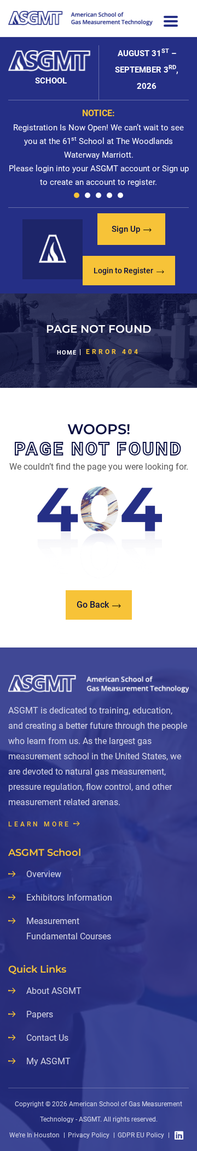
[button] (76, 195)
